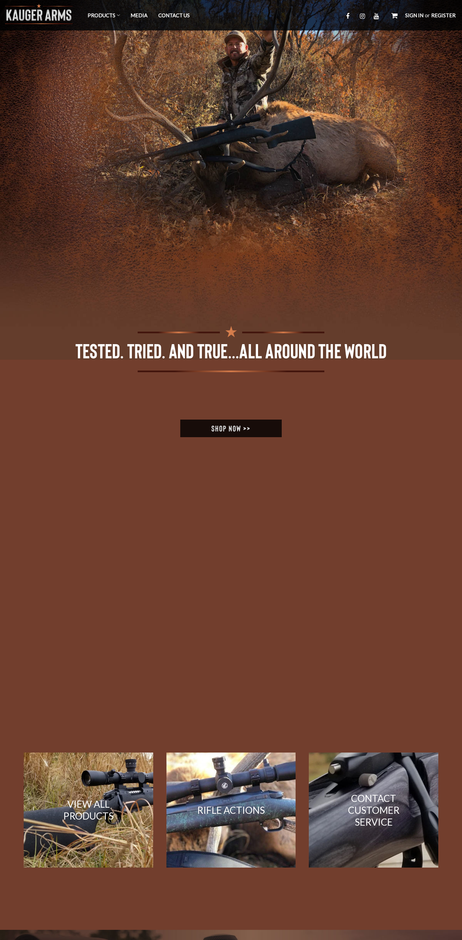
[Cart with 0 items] (394, 15)
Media (139, 15)
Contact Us (174, 15)
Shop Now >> (231, 428)
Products (101, 15)
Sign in (414, 15)
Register (443, 15)
